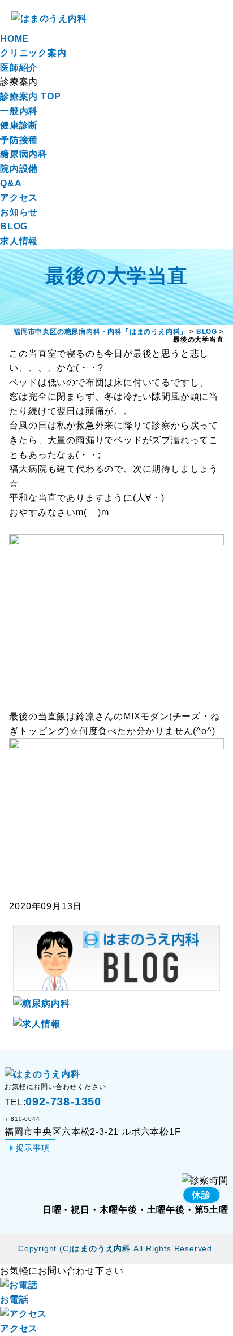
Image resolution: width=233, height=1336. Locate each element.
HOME (14, 39)
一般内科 (19, 111)
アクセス (19, 197)
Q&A (10, 183)
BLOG (14, 226)
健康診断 (19, 125)
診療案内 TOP (30, 96)
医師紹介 (19, 67)
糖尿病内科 (24, 154)
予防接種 (19, 140)
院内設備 (19, 168)
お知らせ (19, 212)
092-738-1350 (63, 1101)
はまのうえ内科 (101, 1248)
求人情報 (19, 241)
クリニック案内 (33, 53)
